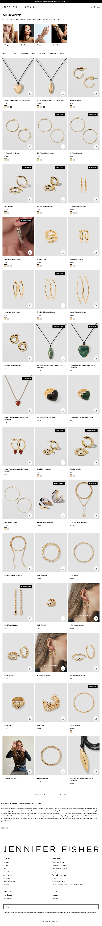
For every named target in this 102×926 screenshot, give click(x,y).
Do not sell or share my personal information (67, 885)
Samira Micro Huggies (45, 206)
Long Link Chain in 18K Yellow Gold (38, 8)
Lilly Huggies (8, 206)
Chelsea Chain (75, 725)
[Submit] (95, 907)
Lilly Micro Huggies (44, 469)
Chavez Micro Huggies (45, 522)
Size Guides (7, 895)
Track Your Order (58, 862)
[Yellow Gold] (71, 107)
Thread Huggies (75, 100)
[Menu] (98, 7)
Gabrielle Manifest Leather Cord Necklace (81, 779)
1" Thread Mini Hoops (11, 153)
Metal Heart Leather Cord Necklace (17, 100)
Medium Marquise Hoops (46, 312)
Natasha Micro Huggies (12, 365)
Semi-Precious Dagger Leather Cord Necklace (50, 366)
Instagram (55, 898)
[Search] (91, 7)
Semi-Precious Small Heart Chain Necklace (16, 418)
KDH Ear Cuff (42, 625)
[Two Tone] (76, 213)
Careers (6, 885)
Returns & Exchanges (59, 865)
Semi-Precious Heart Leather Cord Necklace (82, 366)
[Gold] (5, 107)
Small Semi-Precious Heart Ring (81, 417)
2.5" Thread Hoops (10, 522)
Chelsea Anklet (42, 778)
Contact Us (7, 862)
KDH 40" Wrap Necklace (13, 575)
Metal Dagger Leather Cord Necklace (50, 100)
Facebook (55, 895)
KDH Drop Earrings (11, 625)
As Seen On (7, 875)
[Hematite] (11, 107)
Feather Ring (41, 259)
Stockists (6, 878)
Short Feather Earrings (78, 206)
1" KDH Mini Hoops (43, 675)
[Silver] (8, 107)
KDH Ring (7, 725)
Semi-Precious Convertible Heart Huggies (16, 470)
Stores (5, 865)
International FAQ (9, 881)
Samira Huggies (75, 469)
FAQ (4, 868)
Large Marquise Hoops (78, 312)
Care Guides (7, 898)
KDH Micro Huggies (77, 625)
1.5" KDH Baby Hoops (77, 675)
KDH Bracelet (42, 575)
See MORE (4, 828)
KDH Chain (74, 575)
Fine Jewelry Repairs (59, 868)
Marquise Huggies (76, 259)
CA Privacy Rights (58, 881)
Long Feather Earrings (12, 259)
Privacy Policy (57, 878)
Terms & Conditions (59, 875)
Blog (54, 872)
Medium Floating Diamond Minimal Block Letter (38, 3)
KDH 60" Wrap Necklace (78, 522)
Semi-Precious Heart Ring (46, 417)
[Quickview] (30, 93)
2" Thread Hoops (76, 153)
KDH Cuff (40, 725)
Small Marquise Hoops (12, 312)
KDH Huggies (9, 675)
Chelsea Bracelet (10, 778)
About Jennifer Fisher (10, 872)
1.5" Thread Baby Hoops (45, 153)
